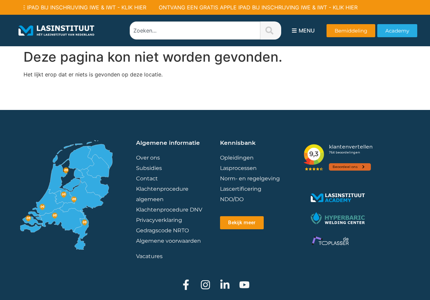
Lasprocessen (238, 168)
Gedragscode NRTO (162, 230)
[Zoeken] (270, 30)
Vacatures (149, 256)
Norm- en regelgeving (250, 178)
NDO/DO (232, 199)
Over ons (148, 158)
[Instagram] (205, 285)
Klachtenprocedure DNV (169, 209)
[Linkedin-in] (225, 285)
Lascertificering (241, 189)
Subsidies (149, 168)
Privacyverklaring (159, 220)
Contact (147, 178)
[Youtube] (244, 285)
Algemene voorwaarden (168, 241)
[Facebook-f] (186, 285)
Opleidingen (237, 158)
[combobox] (195, 30)
